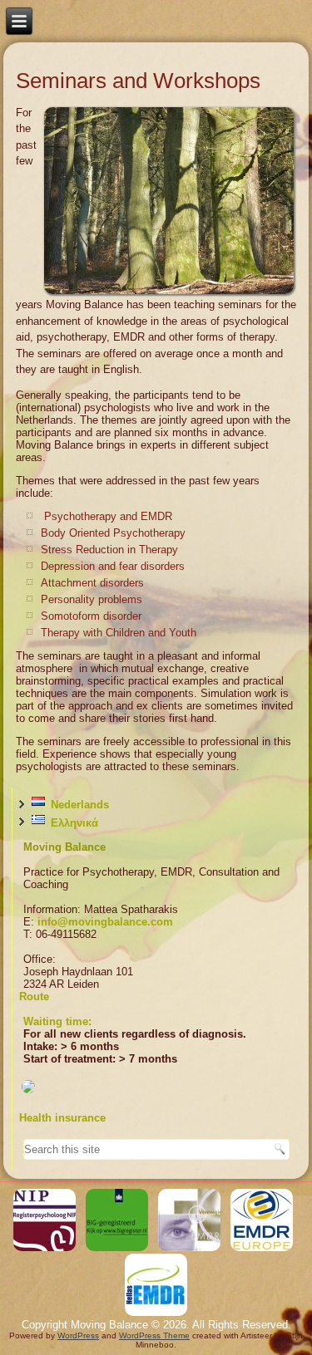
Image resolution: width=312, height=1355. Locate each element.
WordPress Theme (154, 1335)
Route (34, 996)
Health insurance (62, 1118)
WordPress (78, 1335)
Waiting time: (57, 1021)
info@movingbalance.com (105, 922)
